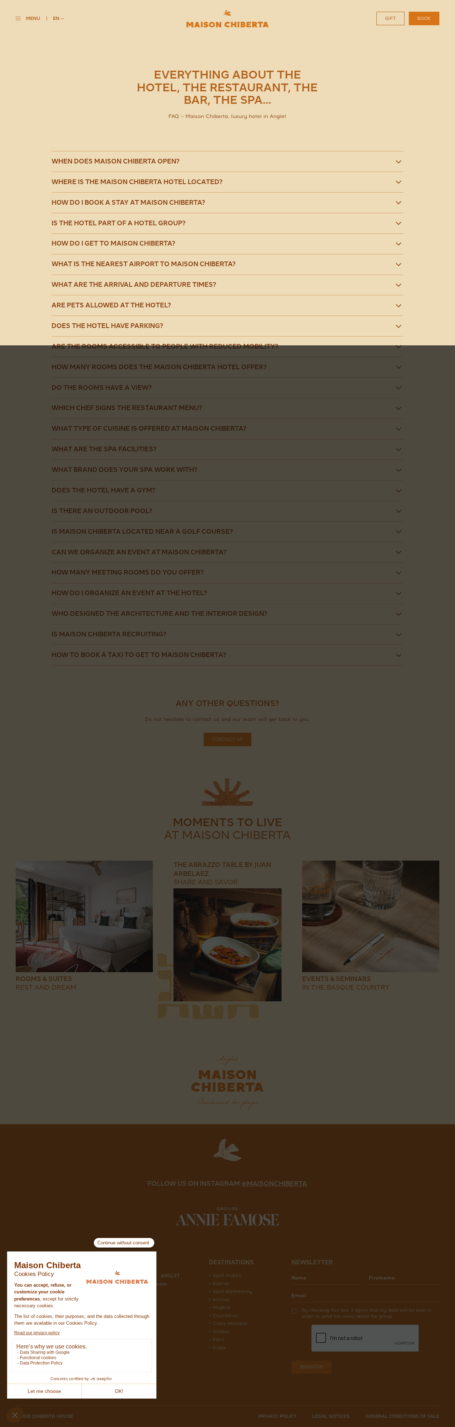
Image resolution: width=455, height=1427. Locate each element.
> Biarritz (219, 1283)
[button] (58, 18)
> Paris (216, 1339)
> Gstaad (219, 1331)
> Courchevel (223, 1315)
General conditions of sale (402, 1416)
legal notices (330, 1416)
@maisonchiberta (274, 1183)
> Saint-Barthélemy (230, 1291)
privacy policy (277, 1416)
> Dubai (217, 1347)
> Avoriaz (219, 1299)
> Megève (219, 1307)
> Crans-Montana (228, 1323)
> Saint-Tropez (225, 1275)
